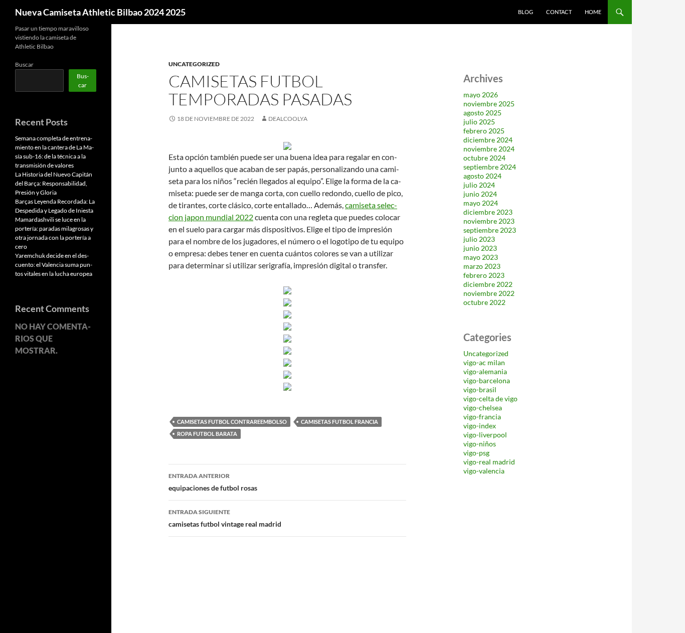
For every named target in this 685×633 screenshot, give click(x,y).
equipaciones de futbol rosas (212, 482)
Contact (559, 12)
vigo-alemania (485, 371)
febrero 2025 (483, 130)
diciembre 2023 (487, 212)
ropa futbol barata (207, 433)
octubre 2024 (484, 157)
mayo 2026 (480, 94)
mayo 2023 (480, 257)
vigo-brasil (479, 389)
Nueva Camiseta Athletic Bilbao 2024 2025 (100, 12)
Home (593, 12)
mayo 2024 (480, 203)
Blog (525, 12)
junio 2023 (480, 248)
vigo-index (479, 425)
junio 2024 (480, 194)
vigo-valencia (483, 470)
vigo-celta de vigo (490, 398)
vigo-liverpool (485, 434)
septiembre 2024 (489, 167)
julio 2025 (479, 121)
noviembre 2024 (489, 148)
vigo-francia (482, 416)
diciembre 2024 (487, 139)
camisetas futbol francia (339, 421)
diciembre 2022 (487, 284)
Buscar (24, 64)
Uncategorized (194, 64)
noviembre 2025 (489, 103)
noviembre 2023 (489, 221)
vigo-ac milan (484, 362)
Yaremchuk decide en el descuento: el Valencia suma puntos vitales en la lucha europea (53, 264)
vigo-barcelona (486, 380)
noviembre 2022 (489, 293)
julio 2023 (479, 239)
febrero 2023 (483, 275)
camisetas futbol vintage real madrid (224, 518)
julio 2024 (479, 185)
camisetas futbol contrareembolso (232, 421)
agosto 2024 (482, 176)
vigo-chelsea (482, 407)
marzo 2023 (481, 266)
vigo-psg (476, 452)
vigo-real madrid (489, 461)
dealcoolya (287, 118)
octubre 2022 (484, 302)
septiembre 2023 (489, 230)
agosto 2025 (482, 112)
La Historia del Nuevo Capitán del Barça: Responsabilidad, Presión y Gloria (53, 183)
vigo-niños (479, 443)
